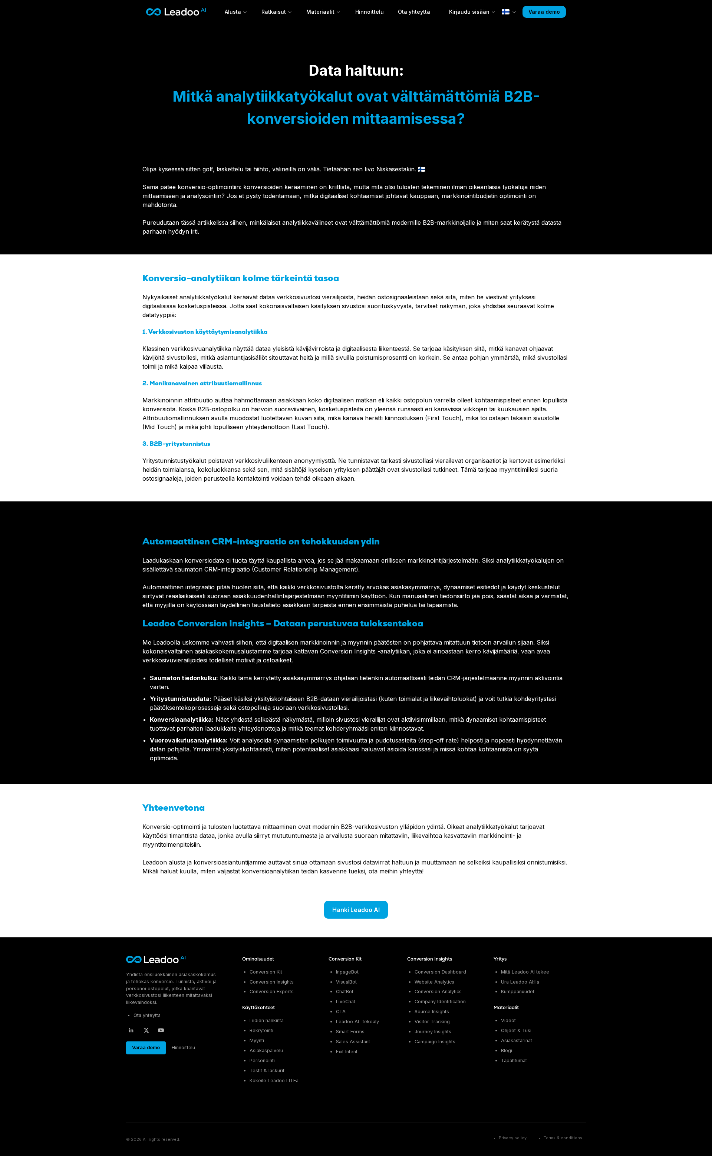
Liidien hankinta (267, 1020)
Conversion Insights (272, 982)
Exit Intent (346, 1051)
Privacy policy (513, 1138)
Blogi (506, 1050)
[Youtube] (161, 1030)
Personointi (262, 1060)
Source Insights (432, 1011)
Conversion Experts (272, 991)
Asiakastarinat (516, 1040)
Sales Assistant (353, 1041)
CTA (341, 1011)
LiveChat (345, 1001)
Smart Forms (350, 1031)
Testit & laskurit (267, 1070)
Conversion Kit (266, 972)
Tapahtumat (514, 1060)
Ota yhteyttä (414, 12)
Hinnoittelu (369, 12)
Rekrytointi (261, 1030)
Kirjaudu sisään (469, 12)
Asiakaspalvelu (266, 1050)
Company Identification (440, 1001)
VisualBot (346, 982)
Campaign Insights (435, 1041)
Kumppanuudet (517, 991)
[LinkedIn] (131, 1030)
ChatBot (344, 991)
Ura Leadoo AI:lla (520, 982)
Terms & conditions (563, 1138)
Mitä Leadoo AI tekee (525, 972)
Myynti (257, 1040)
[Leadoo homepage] (156, 959)
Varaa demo (544, 12)
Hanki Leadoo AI (356, 909)
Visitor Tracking (432, 1021)
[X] (146, 1030)
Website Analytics (434, 982)
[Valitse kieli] (509, 11)
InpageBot (347, 972)
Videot (508, 1020)
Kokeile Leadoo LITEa (274, 1080)
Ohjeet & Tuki (516, 1030)
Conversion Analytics (438, 991)
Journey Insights (433, 1031)
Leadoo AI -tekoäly (357, 1021)
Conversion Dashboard (440, 972)
